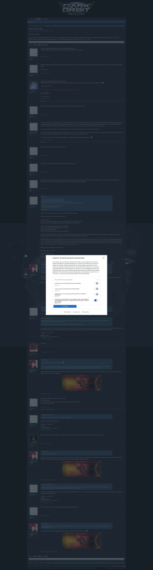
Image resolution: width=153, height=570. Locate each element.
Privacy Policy (85, 312)
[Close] (104, 258)
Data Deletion (67, 312)
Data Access (76, 312)
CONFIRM (65, 306)
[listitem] (76, 280)
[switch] (96, 283)
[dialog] (76, 285)
